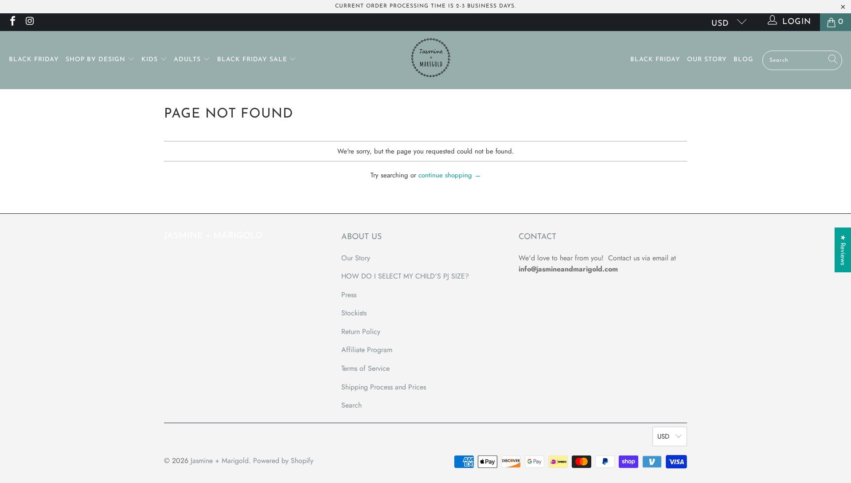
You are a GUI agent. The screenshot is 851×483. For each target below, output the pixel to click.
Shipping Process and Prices (383, 387)
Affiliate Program (366, 350)
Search (351, 405)
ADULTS (188, 59)
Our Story (707, 59)
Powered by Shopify (283, 461)
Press (348, 295)
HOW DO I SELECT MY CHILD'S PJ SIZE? (405, 276)
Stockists (354, 313)
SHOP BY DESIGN (97, 59)
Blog (743, 59)
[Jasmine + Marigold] (430, 60)
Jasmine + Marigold (220, 461)
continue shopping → (449, 175)
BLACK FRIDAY (34, 59)
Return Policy (360, 331)
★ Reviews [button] (843, 250)
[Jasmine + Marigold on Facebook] (12, 22)
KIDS (150, 59)
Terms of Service (365, 368)
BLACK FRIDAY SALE (253, 59)
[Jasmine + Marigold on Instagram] (29, 22)
